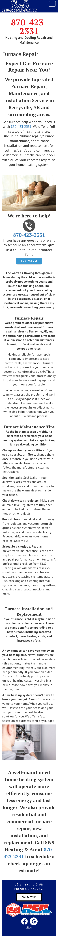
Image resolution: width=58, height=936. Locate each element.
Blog (29, 927)
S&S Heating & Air (19, 6)
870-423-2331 (29, 27)
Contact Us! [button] (29, 260)
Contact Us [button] (29, 897)
